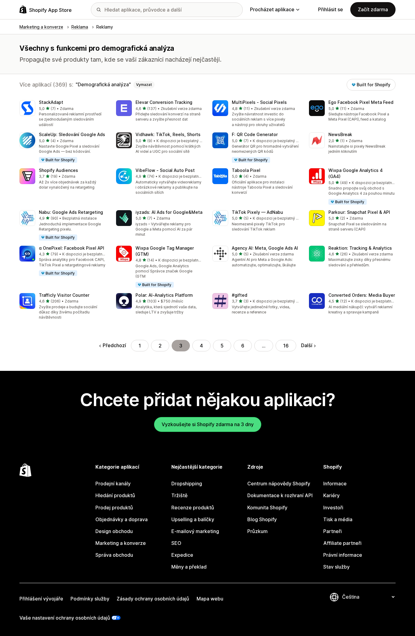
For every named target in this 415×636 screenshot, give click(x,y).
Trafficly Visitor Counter (64, 295)
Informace (335, 483)
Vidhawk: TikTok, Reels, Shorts (168, 134)
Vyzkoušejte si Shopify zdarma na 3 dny (208, 424)
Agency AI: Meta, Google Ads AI (265, 248)
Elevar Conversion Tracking (163, 102)
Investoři (333, 507)
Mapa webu (210, 599)
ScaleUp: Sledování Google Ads (72, 134)
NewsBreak (340, 134)
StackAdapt (51, 102)
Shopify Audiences (58, 170)
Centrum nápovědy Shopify (278, 483)
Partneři (332, 531)
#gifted (239, 295)
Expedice (182, 555)
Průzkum (257, 531)
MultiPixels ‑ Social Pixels (259, 102)
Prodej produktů (114, 507)
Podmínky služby (89, 599)
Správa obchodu (114, 555)
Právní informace (342, 555)
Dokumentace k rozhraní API (280, 495)
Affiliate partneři (342, 543)
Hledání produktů (115, 495)
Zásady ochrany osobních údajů (153, 599)
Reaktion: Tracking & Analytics (360, 248)
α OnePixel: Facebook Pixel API (71, 248)
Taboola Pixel (246, 170)
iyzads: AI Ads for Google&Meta (168, 212)
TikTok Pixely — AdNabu (257, 212)
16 (286, 346)
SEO (176, 543)
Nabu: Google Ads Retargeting (71, 212)
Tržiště (179, 495)
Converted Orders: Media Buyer (361, 295)
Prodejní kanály (113, 483)
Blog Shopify (262, 519)
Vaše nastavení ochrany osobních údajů (64, 618)
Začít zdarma (373, 9)
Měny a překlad (189, 567)
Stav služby (336, 567)
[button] (62, 114)
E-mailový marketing (195, 531)
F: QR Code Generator (255, 134)
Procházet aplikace (272, 9)
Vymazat (144, 84)
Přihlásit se (330, 9)
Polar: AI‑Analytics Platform (164, 295)
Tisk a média (337, 519)
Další (306, 345)
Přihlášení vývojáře (41, 599)
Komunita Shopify (267, 507)
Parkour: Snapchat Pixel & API (359, 212)
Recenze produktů (192, 507)
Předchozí (114, 345)
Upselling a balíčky (192, 519)
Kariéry (331, 495)
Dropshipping (186, 483)
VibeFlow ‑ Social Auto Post (165, 170)
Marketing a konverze (120, 543)
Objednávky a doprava (121, 519)
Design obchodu (114, 531)
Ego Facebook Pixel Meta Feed (360, 102)
